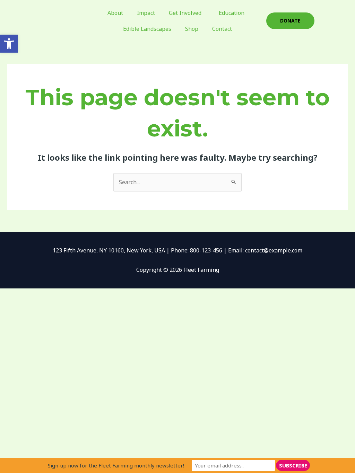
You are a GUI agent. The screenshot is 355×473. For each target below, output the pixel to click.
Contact (222, 29)
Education (231, 13)
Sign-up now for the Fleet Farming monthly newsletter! (116, 465)
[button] (9, 44)
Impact (146, 13)
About (115, 13)
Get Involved (185, 13)
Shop (191, 29)
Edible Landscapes (147, 29)
